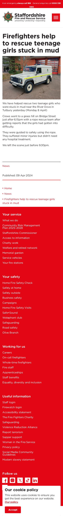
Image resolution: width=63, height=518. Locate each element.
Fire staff (8, 367)
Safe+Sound (10, 313)
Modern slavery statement (18, 460)
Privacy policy (11, 447)
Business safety (12, 298)
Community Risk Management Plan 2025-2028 (21, 226)
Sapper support (12, 437)
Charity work (10, 243)
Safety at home (11, 288)
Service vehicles (12, 258)
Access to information (16, 238)
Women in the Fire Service (18, 442)
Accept (12, 509)
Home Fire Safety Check (17, 283)
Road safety (9, 328)
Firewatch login (12, 407)
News (5, 166)
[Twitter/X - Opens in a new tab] (20, 480)
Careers (7, 352)
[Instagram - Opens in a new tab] (12, 480)
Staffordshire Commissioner (19, 233)
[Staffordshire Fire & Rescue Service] (31, 16)
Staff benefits (10, 377)
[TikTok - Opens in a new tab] (27, 480)
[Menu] (56, 17)
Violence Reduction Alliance (19, 427)
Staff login (8, 402)
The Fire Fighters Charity (17, 417)
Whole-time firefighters (16, 362)
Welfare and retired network (19, 248)
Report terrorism (12, 432)
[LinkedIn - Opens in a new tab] (35, 480)
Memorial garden (12, 253)
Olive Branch (10, 333)
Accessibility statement (16, 412)
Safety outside (11, 293)
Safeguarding (10, 323)
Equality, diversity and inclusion (22, 382)
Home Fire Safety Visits (16, 308)
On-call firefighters (14, 357)
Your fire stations (12, 263)
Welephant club (12, 318)
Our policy (11, 502)
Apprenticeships (12, 372)
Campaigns (9, 303)
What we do (10, 220)
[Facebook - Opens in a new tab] (5, 480)
